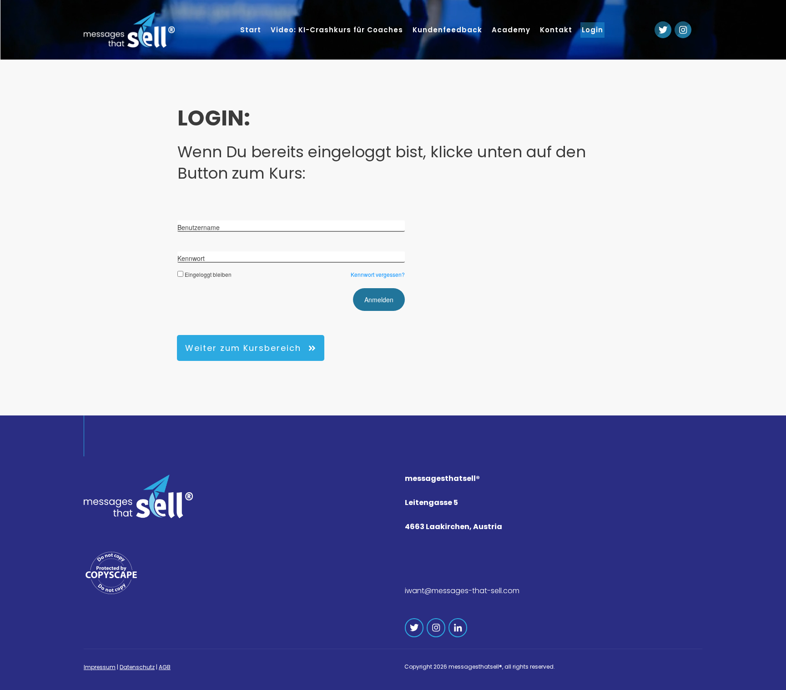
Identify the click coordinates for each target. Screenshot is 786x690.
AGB (165, 667)
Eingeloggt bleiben (208, 274)
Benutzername (198, 227)
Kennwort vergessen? (378, 274)
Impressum (100, 667)
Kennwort (191, 258)
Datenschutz (137, 667)
